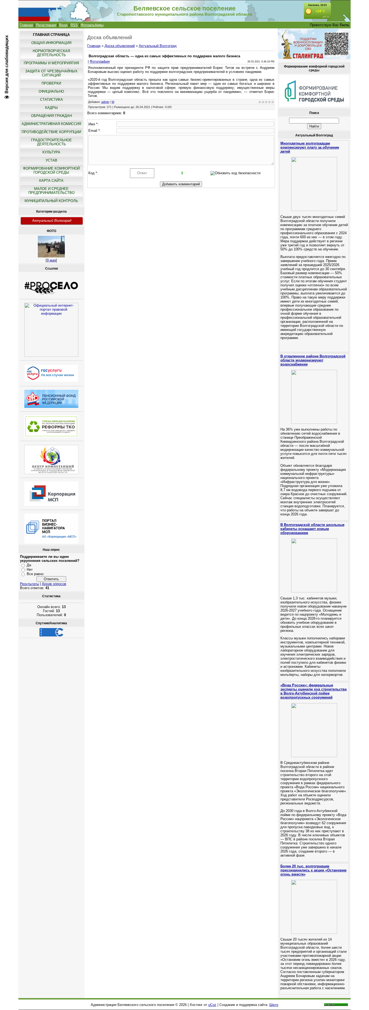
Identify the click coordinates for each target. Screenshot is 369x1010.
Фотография (100, 61)
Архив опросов (54, 584)
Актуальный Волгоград (51, 221)
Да (29, 565)
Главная (26, 25)
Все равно (35, 574)
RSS (74, 25)
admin (105, 101)
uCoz (212, 1005)
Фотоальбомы (92, 25)
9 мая (51, 260)
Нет (30, 570)
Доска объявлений (120, 46)
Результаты (29, 584)
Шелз (273, 1005)
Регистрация (46, 25)
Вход (63, 25)
